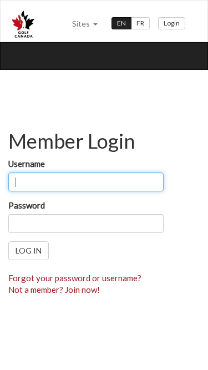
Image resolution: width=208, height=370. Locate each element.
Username (26, 164)
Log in (29, 250)
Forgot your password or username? (74, 278)
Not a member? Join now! (54, 290)
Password (26, 205)
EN (121, 23)
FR (140, 23)
